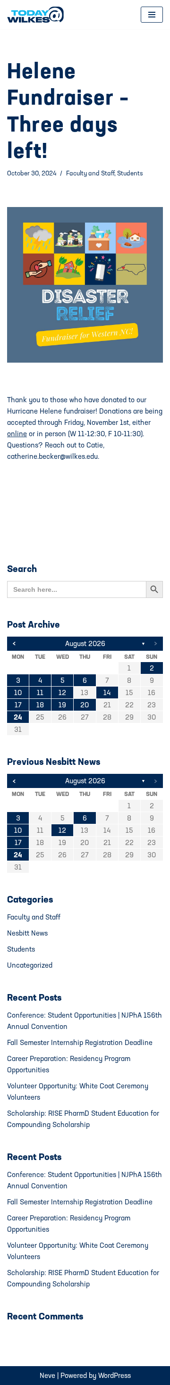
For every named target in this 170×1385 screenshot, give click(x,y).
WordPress (114, 1375)
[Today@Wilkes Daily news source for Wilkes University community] (37, 15)
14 (106, 692)
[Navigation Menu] (152, 15)
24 (18, 717)
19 (62, 704)
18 (40, 704)
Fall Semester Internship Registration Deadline (80, 1042)
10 (18, 692)
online (17, 433)
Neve (47, 1375)
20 (84, 704)
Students (130, 173)
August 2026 (85, 643)
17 (18, 704)
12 (62, 692)
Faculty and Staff (90, 173)
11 (40, 692)
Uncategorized (29, 965)
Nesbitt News (27, 933)
